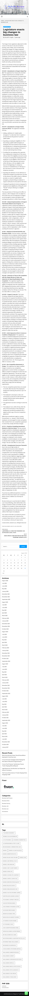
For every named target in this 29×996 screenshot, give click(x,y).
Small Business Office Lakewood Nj (11, 970)
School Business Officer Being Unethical (12, 948)
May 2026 (4, 588)
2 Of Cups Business (7, 839)
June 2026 (4, 586)
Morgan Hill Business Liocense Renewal (11, 931)
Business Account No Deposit (15, 850)
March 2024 (4, 645)
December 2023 (6, 653)
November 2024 (6, 626)
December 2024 (6, 623)
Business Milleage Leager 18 (9, 885)
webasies (4, 986)
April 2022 (4, 707)
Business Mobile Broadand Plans (10, 889)
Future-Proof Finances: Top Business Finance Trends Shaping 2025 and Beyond (13, 765)
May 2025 (4, 610)
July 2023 (4, 666)
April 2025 (4, 613)
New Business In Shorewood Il (9, 945)
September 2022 (6, 693)
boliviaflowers (5, 987)
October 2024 (5, 629)
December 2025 (6, 594)
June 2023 (4, 669)
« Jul (3, 573)
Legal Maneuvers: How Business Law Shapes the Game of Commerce (13, 769)
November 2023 (6, 656)
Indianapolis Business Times (9, 913)
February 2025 (5, 618)
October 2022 (5, 690)
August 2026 (5, 580)
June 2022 (4, 701)
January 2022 (5, 715)
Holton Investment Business (9, 910)
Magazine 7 (16, 994)
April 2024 (4, 642)
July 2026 (4, 583)
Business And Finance (7, 798)
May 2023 (4, 672)
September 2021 (6, 720)
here (20, 211)
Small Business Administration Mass (11, 952)
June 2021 (4, 728)
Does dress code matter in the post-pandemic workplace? (15, 536)
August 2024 (5, 631)
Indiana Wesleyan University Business (11, 917)
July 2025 (4, 605)
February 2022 (5, 712)
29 (21, 568)
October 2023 (5, 658)
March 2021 (4, 736)
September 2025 (6, 599)
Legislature (19, 526)
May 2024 (4, 639)
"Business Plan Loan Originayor (10, 836)
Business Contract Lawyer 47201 (10, 878)
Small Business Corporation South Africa (12, 959)
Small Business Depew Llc (8, 962)
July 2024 (4, 634)
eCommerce (5, 811)
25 (7, 568)
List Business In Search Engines (10, 920)
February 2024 (5, 648)
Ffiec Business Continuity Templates (11, 899)
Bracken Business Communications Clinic (12, 846)
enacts (12, 526)
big (5, 526)
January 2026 (5, 591)
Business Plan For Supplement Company (12, 892)
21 (18, 565)
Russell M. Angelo (9, 37)
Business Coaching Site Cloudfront (11, 875)
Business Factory (6, 803)
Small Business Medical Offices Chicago (12, 966)
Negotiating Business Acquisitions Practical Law (14, 938)
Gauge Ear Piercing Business (9, 903)
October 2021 (5, 717)
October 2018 (5, 744)
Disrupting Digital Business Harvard (11, 896)
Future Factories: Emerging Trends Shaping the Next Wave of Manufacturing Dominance (13, 760)
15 (21, 562)
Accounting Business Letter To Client (11, 843)
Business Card (23, 857)
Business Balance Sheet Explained (10, 857)
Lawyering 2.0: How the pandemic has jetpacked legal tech (13, 531)
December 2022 (6, 685)
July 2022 (4, 699)
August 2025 (5, 602)
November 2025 (6, 596)
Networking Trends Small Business (10, 941)
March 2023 (4, 677)
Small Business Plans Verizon (9, 973)
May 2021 (4, 731)
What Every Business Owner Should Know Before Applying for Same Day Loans (13, 756)
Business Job (5, 806)
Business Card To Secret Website (10, 868)
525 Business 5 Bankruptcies (19, 839)
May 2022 (4, 704)
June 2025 (4, 607)
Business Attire (5, 800)
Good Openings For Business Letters (11, 906)
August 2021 (5, 723)
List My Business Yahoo (8, 924)
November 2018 (6, 742)
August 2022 (5, 696)
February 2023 (5, 680)
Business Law (7, 26)
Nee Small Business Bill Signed (9, 934)
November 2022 (6, 688)
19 (11, 565)
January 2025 (5, 621)
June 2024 (4, 637)
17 (3, 565)
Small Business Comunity (8, 955)
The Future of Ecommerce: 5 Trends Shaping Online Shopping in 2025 (14, 773)
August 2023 (5, 664)
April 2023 (4, 674)
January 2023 (5, 682)
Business (8, 526)
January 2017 (5, 747)
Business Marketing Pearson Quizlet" (11, 882)
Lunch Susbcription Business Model (11, 927)
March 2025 (4, 615)
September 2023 (6, 661)
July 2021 (4, 725)
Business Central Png (7, 871)
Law (15, 526)
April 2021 (4, 733)
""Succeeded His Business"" (9, 832)
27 (14, 568)
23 (25, 565)
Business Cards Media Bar (8, 864)
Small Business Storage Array (10, 977)
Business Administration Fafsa (9, 854)
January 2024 (5, 650)
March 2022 (4, 709)
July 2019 (4, 739)
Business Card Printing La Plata (10, 861)
